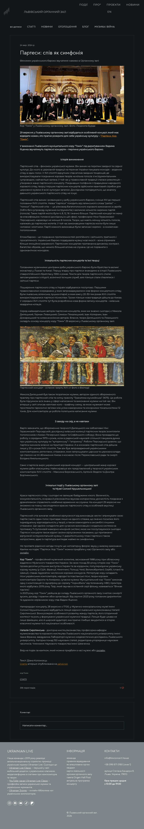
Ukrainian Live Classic (20, 767)
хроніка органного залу (79, 774)
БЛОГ (85, 26)
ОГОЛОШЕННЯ (67, 26)
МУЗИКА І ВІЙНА (104, 26)
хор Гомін (24, 673)
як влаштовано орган (78, 764)
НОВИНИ (47, 26)
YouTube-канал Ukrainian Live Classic (28, 780)
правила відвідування (78, 761)
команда (71, 758)
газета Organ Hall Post (79, 777)
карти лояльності (76, 771)
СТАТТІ (31, 26)
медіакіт (71, 767)
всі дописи (16, 26)
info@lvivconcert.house (116, 758)
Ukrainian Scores (18, 790)
